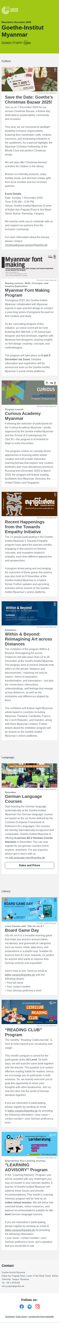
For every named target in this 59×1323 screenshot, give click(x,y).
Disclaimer (10, 1316)
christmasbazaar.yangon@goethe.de (26, 245)
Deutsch (6, 42)
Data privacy (21, 1316)
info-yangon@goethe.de (13, 1286)
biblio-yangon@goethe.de (20, 974)
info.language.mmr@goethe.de (27, 857)
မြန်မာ (27, 42)
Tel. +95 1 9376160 (11, 1282)
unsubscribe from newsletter (41, 1316)
